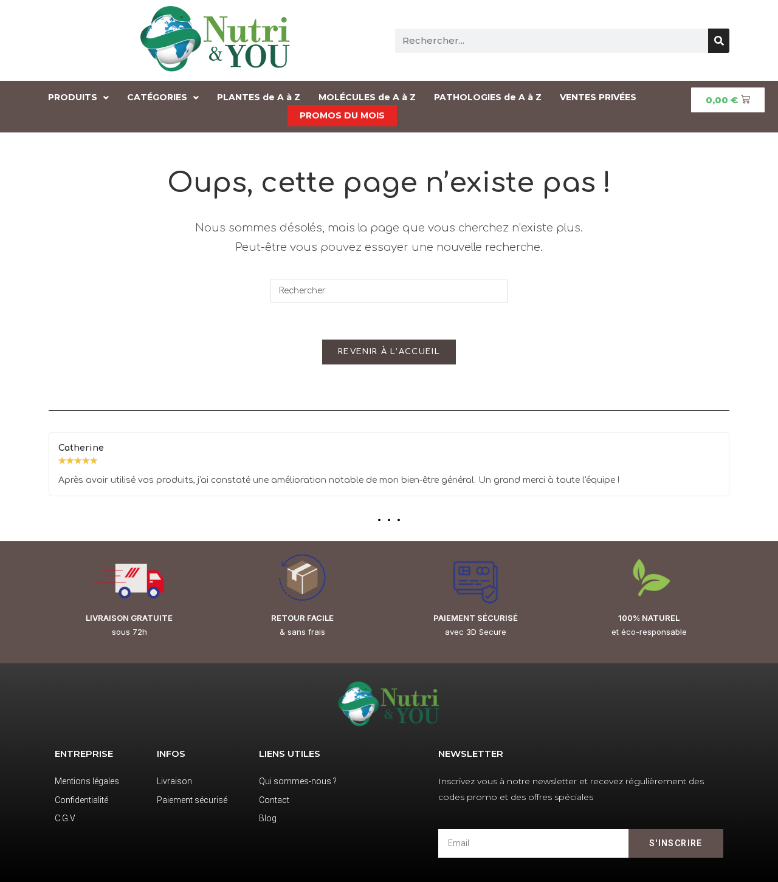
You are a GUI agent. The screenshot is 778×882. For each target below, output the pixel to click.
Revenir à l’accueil (389, 351)
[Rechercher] (718, 41)
